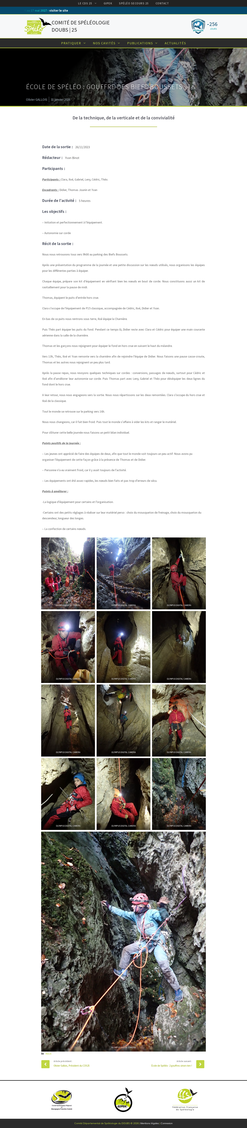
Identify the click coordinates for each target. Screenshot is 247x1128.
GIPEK (108, 3)
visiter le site (177, 10)
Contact (162, 3)
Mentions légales (149, 1123)
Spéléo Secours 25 (134, 3)
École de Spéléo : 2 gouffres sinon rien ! (171, 1065)
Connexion (167, 1123)
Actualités (175, 43)
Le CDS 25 (85, 3)
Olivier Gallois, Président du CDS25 (72, 1065)
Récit (49, 1053)
